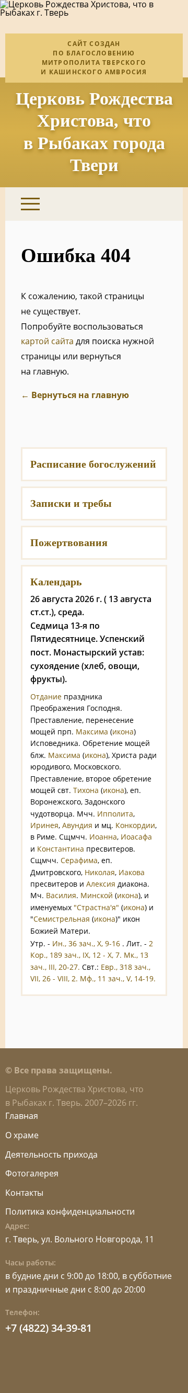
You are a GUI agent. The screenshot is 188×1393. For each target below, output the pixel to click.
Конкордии (135, 825)
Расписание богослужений (93, 464)
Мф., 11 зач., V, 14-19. (118, 978)
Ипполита (115, 814)
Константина (60, 849)
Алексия (100, 884)
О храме (22, 1135)
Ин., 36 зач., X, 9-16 (86, 943)
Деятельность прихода (51, 1154)
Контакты (24, 1192)
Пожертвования (69, 542)
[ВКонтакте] (106, 204)
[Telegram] (158, 204)
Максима (92, 732)
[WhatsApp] (132, 204)
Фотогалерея (31, 1173)
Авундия (77, 825)
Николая (100, 872)
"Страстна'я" (96, 907)
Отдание (46, 696)
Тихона (86, 790)
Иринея (44, 825)
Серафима (79, 860)
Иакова (132, 872)
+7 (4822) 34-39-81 (48, 1328)
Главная (21, 1116)
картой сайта (47, 341)
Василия (61, 895)
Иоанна (103, 837)
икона (123, 732)
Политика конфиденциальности (70, 1211)
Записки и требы (71, 503)
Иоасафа (136, 837)
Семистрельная (61, 919)
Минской (96, 895)
